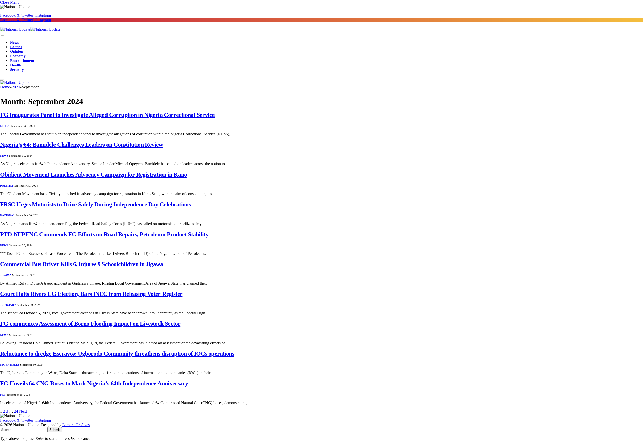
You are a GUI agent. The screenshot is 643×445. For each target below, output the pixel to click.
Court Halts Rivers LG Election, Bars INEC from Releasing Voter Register (91, 294)
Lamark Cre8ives (76, 425)
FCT (3, 394)
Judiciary (8, 304)
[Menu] (2, 35)
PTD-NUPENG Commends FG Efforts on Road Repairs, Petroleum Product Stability (104, 234)
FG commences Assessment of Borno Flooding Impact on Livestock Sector (90, 323)
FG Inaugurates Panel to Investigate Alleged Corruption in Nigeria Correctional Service (107, 115)
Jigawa (5, 274)
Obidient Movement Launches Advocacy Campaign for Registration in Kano (93, 174)
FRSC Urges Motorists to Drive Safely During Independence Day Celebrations (95, 204)
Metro (5, 125)
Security (17, 70)
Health (15, 65)
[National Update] (30, 29)
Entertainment (22, 61)
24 (16, 411)
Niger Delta (9, 364)
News (14, 42)
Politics (16, 47)
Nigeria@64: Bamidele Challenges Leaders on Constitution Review (81, 144)
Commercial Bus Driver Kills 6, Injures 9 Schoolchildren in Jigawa (81, 264)
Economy (18, 56)
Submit (54, 430)
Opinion (16, 51)
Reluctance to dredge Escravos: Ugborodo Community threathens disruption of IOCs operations (117, 353)
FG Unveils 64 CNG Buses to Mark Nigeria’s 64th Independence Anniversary (94, 383)
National (7, 215)
